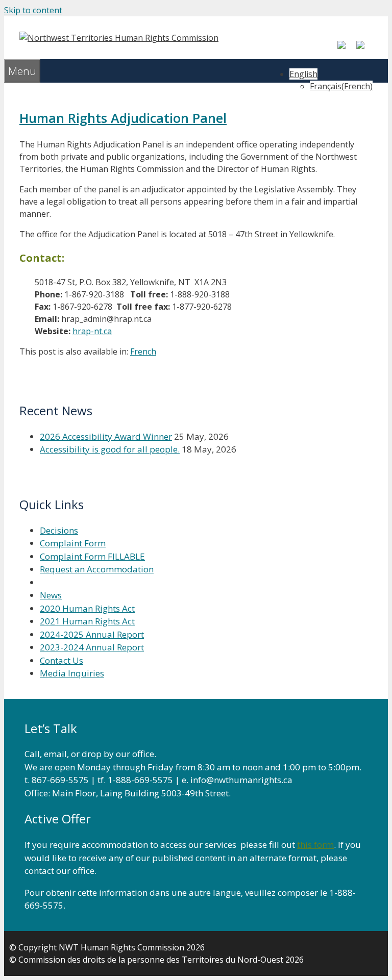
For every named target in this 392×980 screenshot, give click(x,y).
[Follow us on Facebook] (345, 49)
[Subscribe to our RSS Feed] (364, 49)
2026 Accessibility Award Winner (106, 436)
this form (315, 844)
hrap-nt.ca (92, 331)
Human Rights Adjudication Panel (123, 118)
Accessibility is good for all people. (110, 449)
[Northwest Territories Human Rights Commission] (118, 37)
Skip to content (33, 10)
